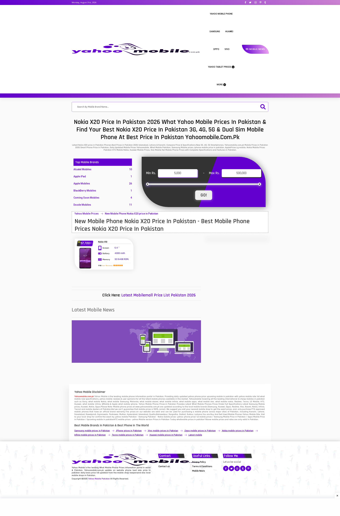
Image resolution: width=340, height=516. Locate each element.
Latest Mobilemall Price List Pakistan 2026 (158, 295)
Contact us (164, 466)
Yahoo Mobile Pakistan (99, 478)
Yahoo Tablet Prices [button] (220, 67)
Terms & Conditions (202, 466)
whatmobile (182, 419)
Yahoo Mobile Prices (87, 213)
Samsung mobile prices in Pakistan (92, 430)
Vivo (227, 49)
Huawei (229, 31)
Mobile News (256, 49)
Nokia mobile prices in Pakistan (237, 430)
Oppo (216, 49)
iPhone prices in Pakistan (129, 430)
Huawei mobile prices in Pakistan (166, 435)
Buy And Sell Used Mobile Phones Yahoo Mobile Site (235, 414)
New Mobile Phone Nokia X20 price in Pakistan (131, 213)
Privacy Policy (199, 462)
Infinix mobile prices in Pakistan (90, 435)
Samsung (214, 31)
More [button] (220, 84)
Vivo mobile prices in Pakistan (163, 430)
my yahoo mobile (120, 416)
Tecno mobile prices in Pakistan (127, 435)
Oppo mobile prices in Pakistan (200, 430)
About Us (163, 462)
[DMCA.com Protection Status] (167, 470)
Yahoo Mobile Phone (221, 14)
